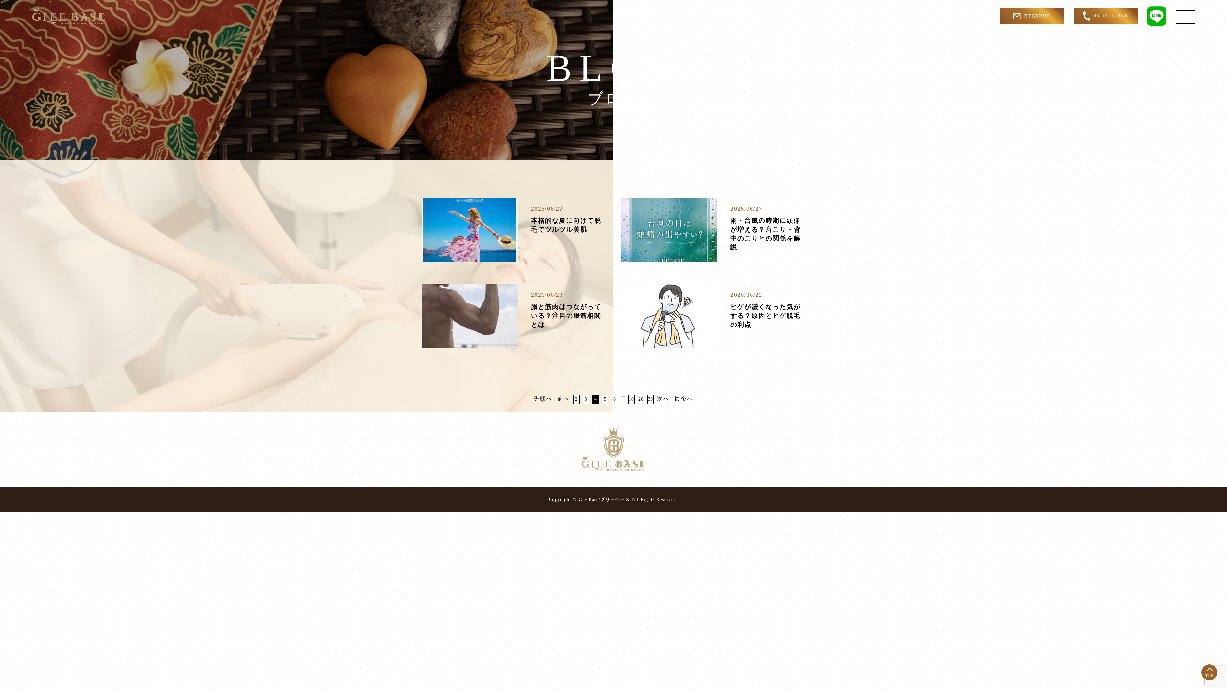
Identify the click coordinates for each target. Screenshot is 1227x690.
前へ (563, 399)
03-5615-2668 (1110, 15)
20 (641, 399)
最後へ (684, 398)
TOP (1209, 675)
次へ (663, 399)
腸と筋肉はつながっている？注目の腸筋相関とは (566, 315)
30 (650, 399)
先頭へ (543, 398)
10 (631, 399)
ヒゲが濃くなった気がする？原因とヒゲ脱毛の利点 (765, 315)
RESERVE (1037, 16)
